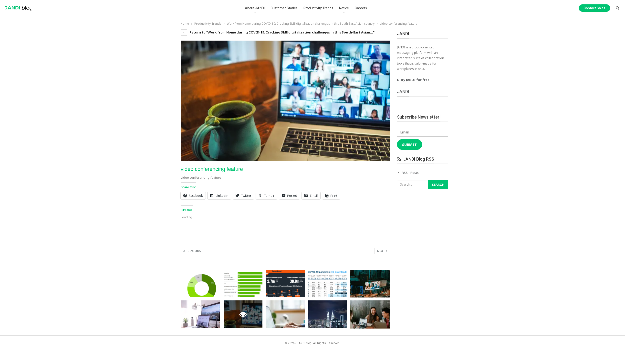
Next (381, 251)
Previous (193, 251)
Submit (409, 144)
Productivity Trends (318, 8)
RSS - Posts (410, 172)
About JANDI (255, 8)
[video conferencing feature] (200, 283)
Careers (361, 8)
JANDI (403, 91)
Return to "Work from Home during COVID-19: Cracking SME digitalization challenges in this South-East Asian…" (282, 32)
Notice (344, 8)
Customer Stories (284, 8)
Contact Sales (594, 8)
